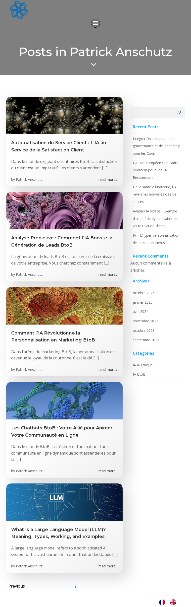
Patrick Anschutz (29, 179)
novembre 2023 (145, 321)
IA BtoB (139, 374)
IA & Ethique (143, 365)
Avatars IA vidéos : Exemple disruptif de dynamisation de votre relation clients (155, 218)
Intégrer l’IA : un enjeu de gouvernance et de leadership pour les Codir (156, 146)
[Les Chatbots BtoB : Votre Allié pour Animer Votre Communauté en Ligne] (64, 400)
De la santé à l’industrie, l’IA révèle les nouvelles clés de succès (155, 194)
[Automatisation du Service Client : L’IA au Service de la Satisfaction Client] (64, 115)
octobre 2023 (143, 330)
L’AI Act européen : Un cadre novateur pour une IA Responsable (155, 170)
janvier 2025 (142, 302)
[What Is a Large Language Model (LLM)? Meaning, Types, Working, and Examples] (64, 501)
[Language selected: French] (170, 602)
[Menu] (95, 23)
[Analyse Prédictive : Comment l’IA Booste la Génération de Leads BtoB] (64, 210)
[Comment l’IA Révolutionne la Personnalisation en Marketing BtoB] (64, 305)
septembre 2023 (146, 339)
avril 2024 (140, 311)
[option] (174, 602)
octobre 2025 (143, 292)
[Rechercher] (179, 112)
